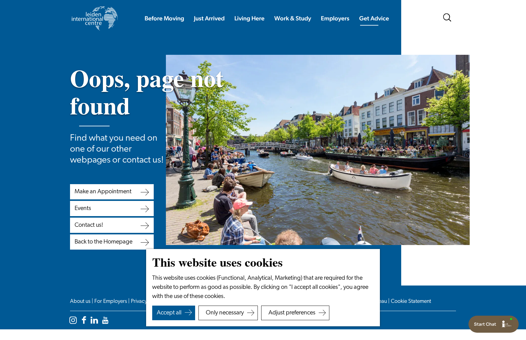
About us (81, 301)
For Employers (111, 301)
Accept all (169, 313)
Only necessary (225, 313)
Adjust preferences (291, 313)
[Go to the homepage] (94, 18)
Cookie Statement (411, 301)
